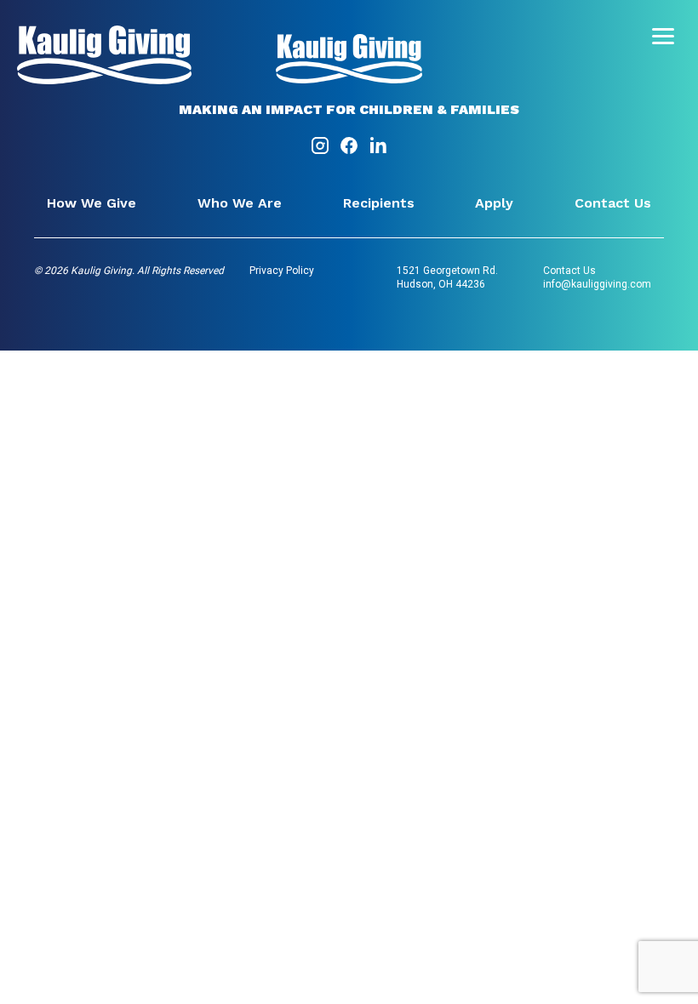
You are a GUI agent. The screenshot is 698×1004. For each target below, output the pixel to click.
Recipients (379, 203)
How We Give (91, 203)
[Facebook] (351, 151)
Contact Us (613, 203)
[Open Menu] (663, 36)
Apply (494, 203)
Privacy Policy (281, 271)
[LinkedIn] (378, 151)
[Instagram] (322, 151)
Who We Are (239, 203)
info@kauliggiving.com (597, 284)
